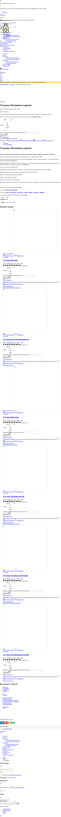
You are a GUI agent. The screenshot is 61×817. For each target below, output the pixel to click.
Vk (3, 11)
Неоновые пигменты (11, 40)
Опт (4, 708)
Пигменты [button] (6, 38)
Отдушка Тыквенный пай (13, 496)
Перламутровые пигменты (12, 39)
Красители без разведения (12, 35)
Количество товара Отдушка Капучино (13, 432)
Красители (13, 192)
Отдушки (6, 23)
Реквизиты (5, 706)
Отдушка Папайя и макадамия (15, 575)
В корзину (3, 135)
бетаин (4, 811)
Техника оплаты (7, 703)
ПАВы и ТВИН (8, 42)
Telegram (5, 12)
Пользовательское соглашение (10, 700)
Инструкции (5, 69)
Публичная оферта (7, 704)
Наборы (6, 43)
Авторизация (3, 777)
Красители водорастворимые (13, 36)
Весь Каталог (6, 65)
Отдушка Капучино (11, 417)
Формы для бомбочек (9, 51)
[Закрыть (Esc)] (5, 790)
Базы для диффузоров (9, 45)
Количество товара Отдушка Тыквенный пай (14, 511)
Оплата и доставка (7, 697)
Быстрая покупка (9, 286)
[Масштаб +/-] (0, 790)
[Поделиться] (3, 790)
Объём (2, 125)
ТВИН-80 (42, 192)
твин (4, 813)
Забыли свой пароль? (15, 775)
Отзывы (5, 691)
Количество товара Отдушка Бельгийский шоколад (16, 354)
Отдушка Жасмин (10, 260)
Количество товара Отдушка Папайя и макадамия (15, 590)
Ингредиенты (7, 48)
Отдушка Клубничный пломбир (16, 655)
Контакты (5, 687)
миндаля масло (7, 809)
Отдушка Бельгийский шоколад (16, 339)
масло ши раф (6, 810)
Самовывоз (6, 688)
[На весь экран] (2, 790)
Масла (10, 32)
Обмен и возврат (7, 699)
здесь (20, 187)
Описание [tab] (5, 143)
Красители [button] (6, 34)
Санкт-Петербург (7, 729)
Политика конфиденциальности (11, 701)
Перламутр (20, 192)
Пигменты (36, 192)
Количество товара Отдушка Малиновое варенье (12, 132)
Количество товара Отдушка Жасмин (12, 275)
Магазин (12, 84)
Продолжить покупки (18, 787)
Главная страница (4, 84)
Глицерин (6, 46)
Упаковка (6, 49)
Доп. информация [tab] (7, 144)
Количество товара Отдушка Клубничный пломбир (16, 670)
